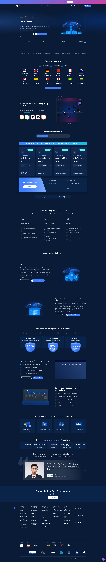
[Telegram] (80, 522)
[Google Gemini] (80, 516)
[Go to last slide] (21, 470)
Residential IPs (45, 65)
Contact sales (76, 5)
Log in (82, 5)
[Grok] (85, 516)
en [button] (71, 5)
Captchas (39, 269)
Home (16, 11)
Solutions (20, 11)
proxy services (27, 112)
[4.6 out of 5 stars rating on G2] (27, 17)
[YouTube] (78, 509)
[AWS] (22, 545)
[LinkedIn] (76, 509)
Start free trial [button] (87, 5)
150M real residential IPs (29, 267)
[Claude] (82, 516)
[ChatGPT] (76, 516)
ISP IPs (65, 65)
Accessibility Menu (23, 558)
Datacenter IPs (56, 65)
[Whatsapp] (76, 522)
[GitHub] (80, 509)
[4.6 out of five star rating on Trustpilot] (21, 17)
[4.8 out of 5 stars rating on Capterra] (32, 17)
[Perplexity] (78, 516)
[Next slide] (85, 470)
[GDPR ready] (77, 552)
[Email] (78, 522)
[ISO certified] (69, 552)
